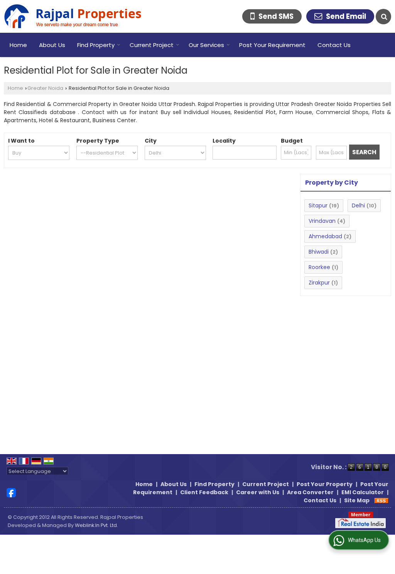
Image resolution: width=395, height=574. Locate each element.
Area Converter (310, 492)
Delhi (358, 205)
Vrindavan (322, 221)
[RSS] (381, 500)
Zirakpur (319, 282)
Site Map (357, 500)
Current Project (152, 45)
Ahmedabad (325, 236)
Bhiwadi (319, 252)
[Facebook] (11, 492)
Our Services (206, 45)
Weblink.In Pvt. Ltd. (96, 525)
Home (18, 45)
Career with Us (257, 492)
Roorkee (319, 267)
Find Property (96, 45)
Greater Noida (45, 88)
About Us (52, 45)
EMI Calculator (362, 492)
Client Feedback (204, 492)
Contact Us (334, 45)
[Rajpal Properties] (73, 16)
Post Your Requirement (272, 45)
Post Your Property (325, 484)
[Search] (383, 16)
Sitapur (318, 205)
